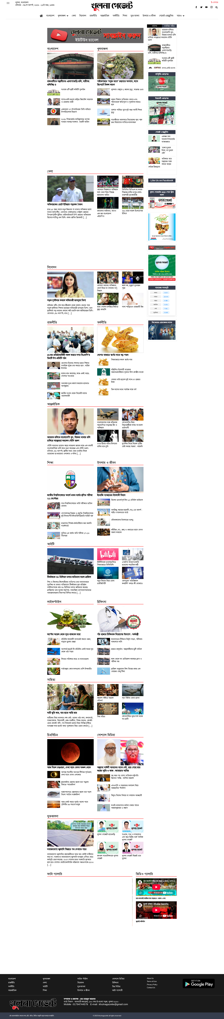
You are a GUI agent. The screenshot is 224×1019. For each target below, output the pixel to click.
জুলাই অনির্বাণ (140, 921)
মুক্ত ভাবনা (135, 15)
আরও (179, 15)
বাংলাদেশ (50, 15)
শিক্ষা (125, 15)
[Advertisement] (95, 150)
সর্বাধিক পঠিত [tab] (169, 26)
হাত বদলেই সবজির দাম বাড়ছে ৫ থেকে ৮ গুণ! (151, 898)
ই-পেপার (214, 2)
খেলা (74, 15)
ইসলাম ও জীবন (149, 15)
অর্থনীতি (116, 15)
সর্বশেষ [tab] (154, 26)
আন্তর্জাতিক (104, 15)
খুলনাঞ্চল (61, 15)
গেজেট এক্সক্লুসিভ (166, 15)
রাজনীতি (93, 15)
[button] (8, 3)
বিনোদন (82, 15)
